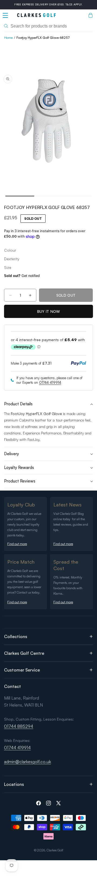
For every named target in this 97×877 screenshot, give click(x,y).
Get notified (22, 276)
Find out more (17, 544)
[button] (5, 15)
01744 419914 (50, 382)
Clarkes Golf (55, 850)
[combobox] (48, 26)
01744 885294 (18, 726)
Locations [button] (14, 784)
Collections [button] (15, 636)
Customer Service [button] (22, 670)
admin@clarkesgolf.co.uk (27, 761)
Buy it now (48, 311)
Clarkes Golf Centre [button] (24, 653)
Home (8, 38)
